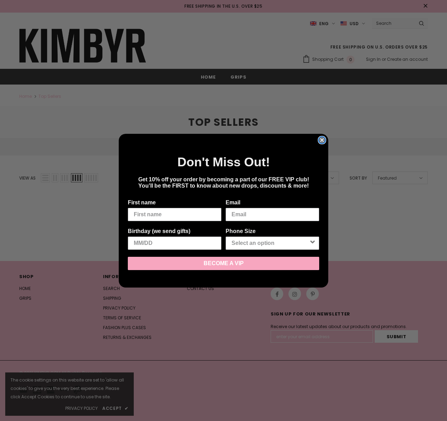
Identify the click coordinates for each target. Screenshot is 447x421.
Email (233, 202)
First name (142, 202)
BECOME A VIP (224, 263)
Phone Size (241, 231)
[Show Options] (312, 243)
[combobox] (270, 243)
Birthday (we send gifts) (159, 231)
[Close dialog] (321, 140)
